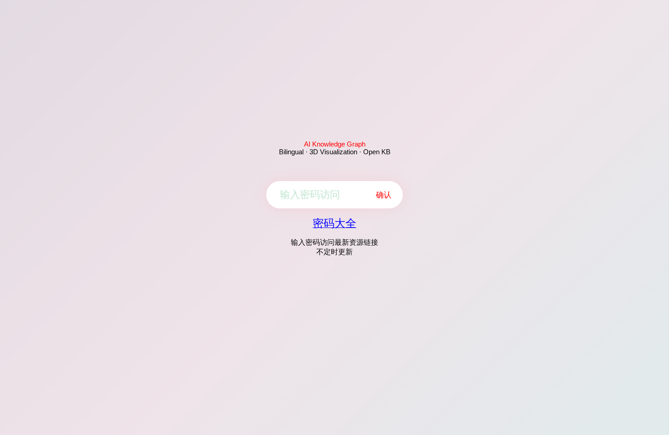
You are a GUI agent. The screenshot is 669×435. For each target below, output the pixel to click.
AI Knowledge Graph (334, 144)
